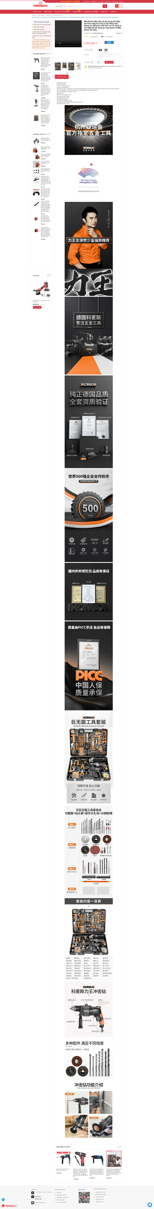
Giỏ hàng (109, 1)
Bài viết (104, 11)
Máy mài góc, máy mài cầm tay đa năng (41, 301)
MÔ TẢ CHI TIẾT (61, 77)
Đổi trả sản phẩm (61, 1200)
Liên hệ (113, 11)
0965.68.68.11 (38, 1196)
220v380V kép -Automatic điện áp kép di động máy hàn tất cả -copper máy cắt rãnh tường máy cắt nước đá (45, 218)
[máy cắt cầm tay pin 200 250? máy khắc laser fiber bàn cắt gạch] (36, 171)
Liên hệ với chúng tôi (61, 1202)
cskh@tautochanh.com (40, 1202)
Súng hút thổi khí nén (63, 11)
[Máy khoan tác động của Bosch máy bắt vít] (64, 1158)
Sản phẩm (48, 11)
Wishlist (95, 1)
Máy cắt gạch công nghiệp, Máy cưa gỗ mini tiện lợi (45, 148)
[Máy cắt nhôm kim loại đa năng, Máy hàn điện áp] (36, 164)
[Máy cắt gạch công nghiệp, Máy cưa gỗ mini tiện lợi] (36, 149)
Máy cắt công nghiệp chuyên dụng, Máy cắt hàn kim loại (46, 155)
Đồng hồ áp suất (99, 1199)
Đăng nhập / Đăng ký (118, 1)
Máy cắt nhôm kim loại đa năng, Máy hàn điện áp (45, 162)
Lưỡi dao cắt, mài (100, 1197)
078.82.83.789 (38, 1199)
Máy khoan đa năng (57, 15)
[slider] (87, 36)
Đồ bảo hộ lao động (91, 11)
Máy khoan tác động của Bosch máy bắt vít (62, 1169)
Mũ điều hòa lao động (101, 1194)
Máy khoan (48, 15)
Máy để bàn (77, 11)
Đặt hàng (110, 62)
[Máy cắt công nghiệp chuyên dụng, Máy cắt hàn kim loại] (36, 157)
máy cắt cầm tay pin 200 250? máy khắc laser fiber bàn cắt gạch (45, 170)
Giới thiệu (59, 1192)
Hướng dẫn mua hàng (62, 1195)
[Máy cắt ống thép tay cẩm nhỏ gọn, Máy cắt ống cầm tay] (36, 141)
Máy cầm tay (41, 15)
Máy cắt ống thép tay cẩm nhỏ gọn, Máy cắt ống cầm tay (46, 139)
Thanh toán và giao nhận (62, 1197)
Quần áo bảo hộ (99, 1201)
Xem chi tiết (37, 307)
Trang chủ (37, 11)
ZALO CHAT (81, 1189)
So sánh (101, 1)
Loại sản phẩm (59, 6)
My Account (87, 1)
